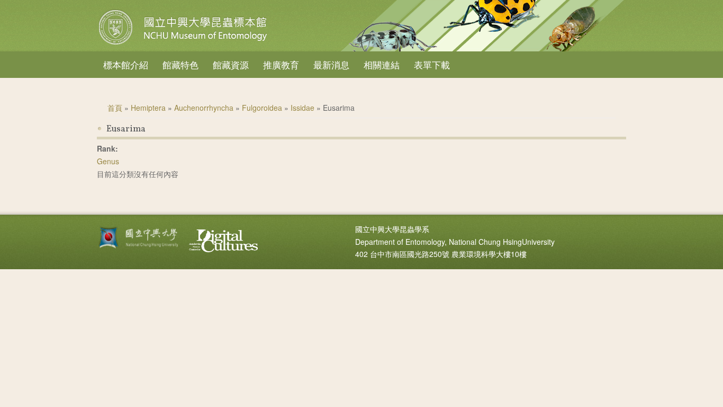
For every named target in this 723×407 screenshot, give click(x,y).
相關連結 (382, 64)
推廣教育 (281, 64)
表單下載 (432, 64)
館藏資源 (231, 64)
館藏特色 (180, 64)
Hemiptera (148, 107)
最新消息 (331, 64)
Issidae (302, 107)
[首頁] (184, 44)
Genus (108, 161)
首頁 (114, 107)
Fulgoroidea (262, 107)
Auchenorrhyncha (203, 107)
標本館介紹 (125, 64)
